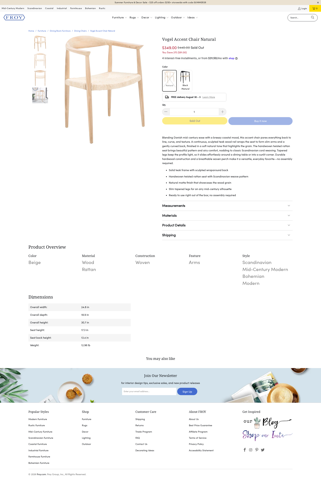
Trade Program (143, 431)
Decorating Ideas (144, 450)
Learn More (208, 97)
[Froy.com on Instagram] (250, 450)
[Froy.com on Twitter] (262, 450)
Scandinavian (34, 8)
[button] (119, 17)
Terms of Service (197, 437)
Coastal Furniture (37, 444)
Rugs (84, 425)
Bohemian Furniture (38, 462)
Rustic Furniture (36, 425)
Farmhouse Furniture (39, 456)
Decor (85, 431)
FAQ (137, 437)
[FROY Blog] (267, 427)
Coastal (49, 8)
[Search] (313, 17)
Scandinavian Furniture (40, 437)
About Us (194, 419)
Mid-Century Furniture (40, 431)
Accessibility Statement (201, 450)
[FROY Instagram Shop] (267, 440)
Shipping (169, 235)
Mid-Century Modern (13, 8)
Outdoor (86, 444)
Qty (164, 104)
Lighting (86, 437)
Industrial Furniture (38, 450)
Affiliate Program (198, 431)
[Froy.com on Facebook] (244, 450)
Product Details (174, 225)
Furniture (86, 419)
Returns (139, 425)
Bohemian (90, 8)
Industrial (62, 8)
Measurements (173, 205)
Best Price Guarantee (200, 425)
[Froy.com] (14, 18)
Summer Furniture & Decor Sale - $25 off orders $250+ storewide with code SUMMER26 (160, 2)
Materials (169, 215)
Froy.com (41, 474)
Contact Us (141, 444)
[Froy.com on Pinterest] (256, 450)
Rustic (102, 8)
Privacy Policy (196, 444)
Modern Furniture (37, 419)
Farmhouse (76, 8)
